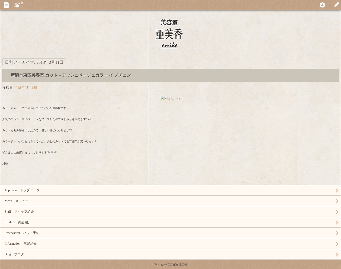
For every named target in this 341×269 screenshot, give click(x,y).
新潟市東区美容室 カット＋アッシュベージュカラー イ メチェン (71, 75)
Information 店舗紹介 (21, 243)
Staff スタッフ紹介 (19, 211)
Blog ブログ (14, 254)
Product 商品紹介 (18, 222)
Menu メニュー (16, 201)
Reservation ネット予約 (22, 233)
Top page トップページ (22, 190)
